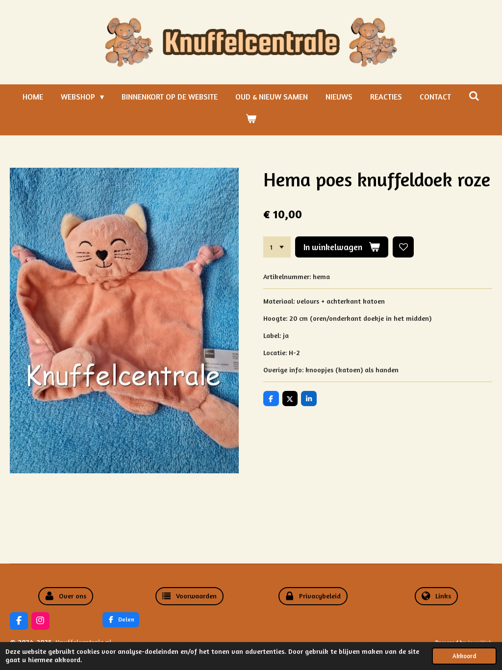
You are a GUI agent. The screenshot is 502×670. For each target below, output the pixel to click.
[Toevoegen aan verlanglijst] (403, 247)
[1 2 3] (277, 247)
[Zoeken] (474, 95)
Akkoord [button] (464, 656)
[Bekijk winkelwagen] (251, 118)
